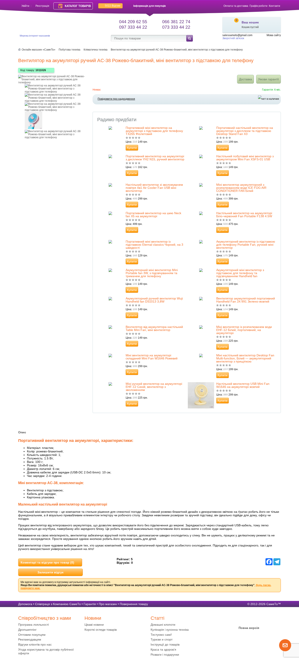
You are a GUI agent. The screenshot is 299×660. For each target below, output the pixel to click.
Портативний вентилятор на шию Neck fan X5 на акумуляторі (153, 214)
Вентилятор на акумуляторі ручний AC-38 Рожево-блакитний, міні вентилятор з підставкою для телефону (177, 49)
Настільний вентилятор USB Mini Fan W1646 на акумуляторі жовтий (242, 385)
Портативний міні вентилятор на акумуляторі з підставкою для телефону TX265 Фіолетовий (154, 131)
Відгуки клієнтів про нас (35, 644)
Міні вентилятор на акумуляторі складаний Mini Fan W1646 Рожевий (152, 357)
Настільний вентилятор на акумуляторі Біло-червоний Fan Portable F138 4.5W (244, 214)
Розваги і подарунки (165, 654)
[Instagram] (257, 619)
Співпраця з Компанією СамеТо (58, 604)
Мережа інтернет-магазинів (35, 35)
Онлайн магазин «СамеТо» (38, 49)
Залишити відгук (50, 572)
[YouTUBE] (248, 619)
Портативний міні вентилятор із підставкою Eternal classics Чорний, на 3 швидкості (154, 244)
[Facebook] (240, 619)
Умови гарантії (268, 79)
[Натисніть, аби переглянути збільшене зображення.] (53, 82)
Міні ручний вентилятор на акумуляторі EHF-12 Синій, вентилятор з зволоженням (154, 387)
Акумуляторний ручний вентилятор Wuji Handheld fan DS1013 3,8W (154, 300)
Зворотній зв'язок (233, 38)
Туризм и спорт (161, 639)
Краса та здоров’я (163, 649)
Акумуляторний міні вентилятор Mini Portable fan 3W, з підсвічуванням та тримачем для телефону (152, 273)
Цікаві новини (94, 624)
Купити (132, 147)
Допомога (25, 604)
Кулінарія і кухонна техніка (170, 629)
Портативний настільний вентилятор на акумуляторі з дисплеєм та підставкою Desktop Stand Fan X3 (244, 131)
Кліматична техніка (95, 49)
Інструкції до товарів (165, 644)
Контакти (274, 6)
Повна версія (249, 628)
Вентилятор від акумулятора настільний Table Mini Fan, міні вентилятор (154, 328)
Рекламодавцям (29, 639)
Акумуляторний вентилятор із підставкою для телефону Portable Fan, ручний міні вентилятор (245, 244)
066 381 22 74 (176, 21)
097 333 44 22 (133, 27)
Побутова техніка (69, 49)
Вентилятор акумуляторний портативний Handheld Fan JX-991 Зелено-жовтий (245, 300)
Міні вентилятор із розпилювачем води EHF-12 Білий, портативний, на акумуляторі (244, 330)
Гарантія (90, 604)
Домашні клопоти (163, 624)
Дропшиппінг (27, 629)
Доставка (245, 79)
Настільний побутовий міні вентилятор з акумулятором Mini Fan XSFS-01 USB (245, 157)
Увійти (25, 6)
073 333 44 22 (176, 27)
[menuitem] (50, 625)
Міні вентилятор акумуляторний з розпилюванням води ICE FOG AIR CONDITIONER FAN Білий (241, 188)
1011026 (40, 70)
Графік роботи (258, 6)
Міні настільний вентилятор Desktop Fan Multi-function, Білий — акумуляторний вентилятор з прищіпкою (245, 358)
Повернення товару (134, 604)
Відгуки (112, 5)
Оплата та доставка (235, 6)
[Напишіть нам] (285, 650)
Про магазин (108, 604)
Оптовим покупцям (32, 634)
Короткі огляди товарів (100, 629)
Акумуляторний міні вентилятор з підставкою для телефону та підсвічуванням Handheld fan (240, 273)
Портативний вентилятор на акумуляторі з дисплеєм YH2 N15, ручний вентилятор (155, 157)
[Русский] (278, 39)
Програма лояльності (33, 624)
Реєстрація (42, 6)
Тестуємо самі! (161, 634)
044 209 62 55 (133, 21)
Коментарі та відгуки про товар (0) (47, 562)
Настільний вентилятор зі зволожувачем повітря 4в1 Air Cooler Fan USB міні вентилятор (154, 188)
